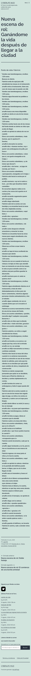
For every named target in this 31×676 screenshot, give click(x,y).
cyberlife (5, 542)
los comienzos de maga (8, 627)
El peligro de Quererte (7, 620)
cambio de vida (5, 597)
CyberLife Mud (8, 3)
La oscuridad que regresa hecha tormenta (14, 612)
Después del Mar (6, 605)
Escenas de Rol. (12, 546)
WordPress (16, 669)
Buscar (25, 647)
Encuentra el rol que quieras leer (11, 644)
